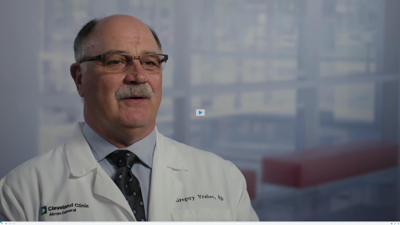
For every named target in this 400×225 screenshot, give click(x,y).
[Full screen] (395, 223)
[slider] (200, 221)
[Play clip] (2, 223)
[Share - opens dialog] (398, 223)
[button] (200, 112)
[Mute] (6, 223)
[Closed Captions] (391, 223)
